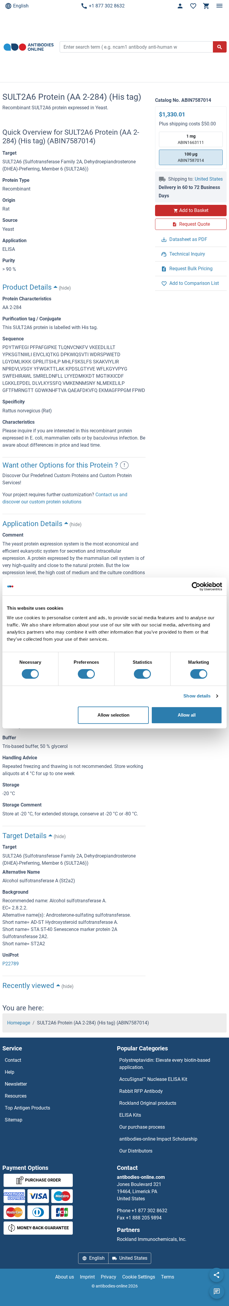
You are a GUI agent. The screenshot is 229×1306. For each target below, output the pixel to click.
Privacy (108, 1277)
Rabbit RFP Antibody (141, 1091)
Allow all (187, 714)
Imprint (87, 1277)
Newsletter (16, 1084)
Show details (197, 695)
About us (64, 1277)
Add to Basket (193, 210)
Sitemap (13, 1120)
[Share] (216, 1275)
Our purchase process (142, 1127)
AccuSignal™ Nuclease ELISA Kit (153, 1079)
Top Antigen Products (27, 1108)
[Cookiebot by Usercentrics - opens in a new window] (196, 586)
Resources (16, 1096)
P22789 (10, 964)
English (21, 6)
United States (209, 179)
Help (9, 1072)
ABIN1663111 (191, 139)
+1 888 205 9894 (144, 1218)
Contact (13, 1060)
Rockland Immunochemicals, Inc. (151, 1239)
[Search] (220, 47)
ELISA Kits (130, 1115)
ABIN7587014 (191, 157)
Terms (167, 1277)
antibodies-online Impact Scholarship (158, 1139)
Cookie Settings (138, 1277)
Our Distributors (135, 1151)
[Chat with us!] (216, 1292)
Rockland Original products (147, 1103)
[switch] (86, 674)
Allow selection (113, 714)
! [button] (124, 465)
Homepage (18, 1023)
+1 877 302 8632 (107, 6)
